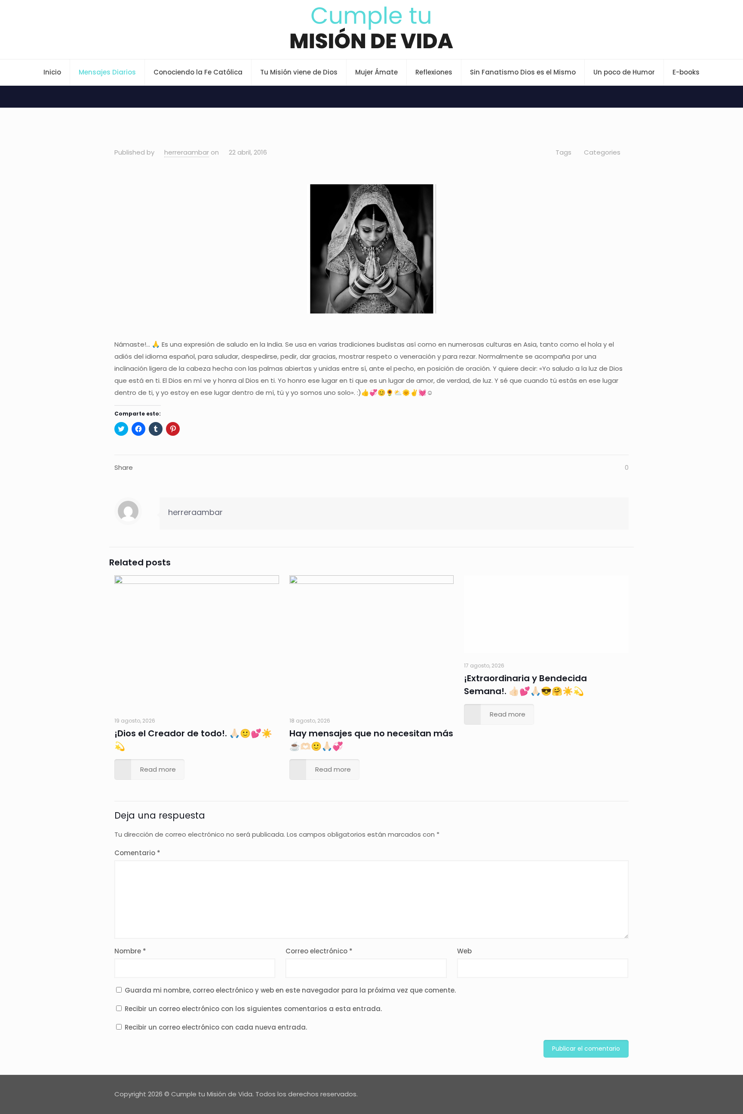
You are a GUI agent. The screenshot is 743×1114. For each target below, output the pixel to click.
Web (464, 951)
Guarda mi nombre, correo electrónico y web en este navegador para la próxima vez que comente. (290, 990)
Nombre (130, 951)
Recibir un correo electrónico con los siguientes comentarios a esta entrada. (253, 1008)
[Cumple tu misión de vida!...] (371, 27)
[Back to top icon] (620, 1093)
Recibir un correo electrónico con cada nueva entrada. (216, 1027)
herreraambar (186, 152)
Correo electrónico (319, 951)
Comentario (137, 852)
